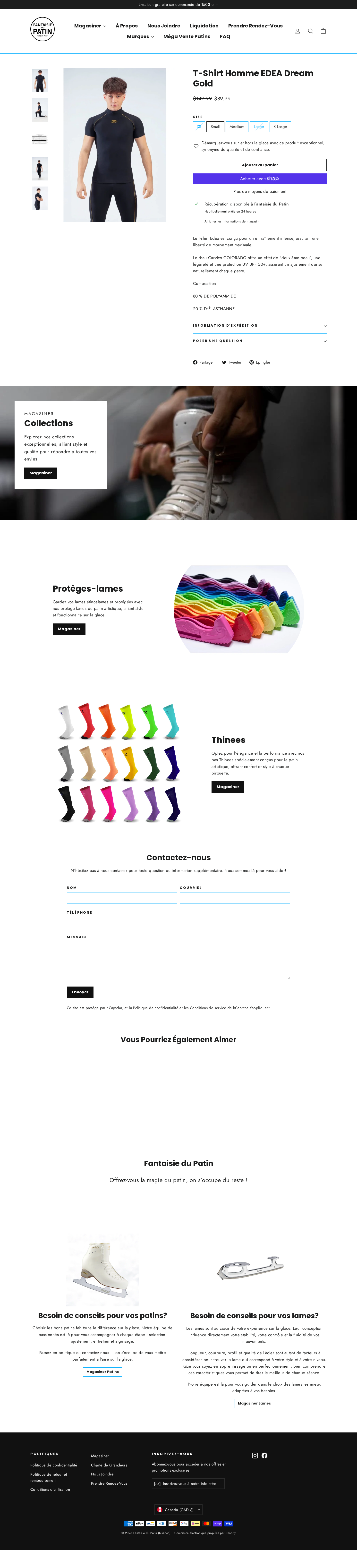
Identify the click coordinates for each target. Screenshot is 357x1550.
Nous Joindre (163, 25)
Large (259, 126)
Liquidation (204, 25)
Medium (237, 126)
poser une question (218, 341)
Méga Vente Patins (186, 36)
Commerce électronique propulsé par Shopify (205, 1533)
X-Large (280, 126)
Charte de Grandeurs (109, 1465)
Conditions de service (208, 1008)
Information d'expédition (225, 325)
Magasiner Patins (102, 1371)
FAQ (225, 36)
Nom (72, 888)
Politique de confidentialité (155, 1008)
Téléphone (79, 913)
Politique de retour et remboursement (48, 1477)
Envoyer (80, 992)
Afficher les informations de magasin (231, 221)
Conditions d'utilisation (50, 1489)
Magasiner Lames (254, 1403)
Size (198, 117)
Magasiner (88, 25)
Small (215, 126)
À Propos (127, 25)
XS (199, 126)
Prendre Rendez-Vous (255, 25)
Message (77, 937)
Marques (138, 36)
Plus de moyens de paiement (259, 191)
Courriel (191, 888)
